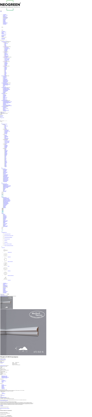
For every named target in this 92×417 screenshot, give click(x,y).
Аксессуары (3, 106)
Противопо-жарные (5, 81)
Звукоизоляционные (5, 90)
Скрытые (6, 144)
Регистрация (3, 393)
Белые (5, 125)
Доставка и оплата (5, 285)
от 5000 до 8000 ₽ (7, 59)
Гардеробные (4, 95)
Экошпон (6, 65)
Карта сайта (3, 387)
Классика (6, 52)
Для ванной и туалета (7, 48)
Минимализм (6, 56)
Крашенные (6, 63)
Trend (5, 71)
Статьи (2, 381)
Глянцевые (6, 146)
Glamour (6, 73)
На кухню (6, 51)
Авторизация (4, 23)
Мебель (3, 93)
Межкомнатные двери (4, 41)
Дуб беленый (6, 43)
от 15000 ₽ (6, 143)
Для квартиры (5, 76)
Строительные (5, 82)
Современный (6, 136)
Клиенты (3, 33)
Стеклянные (6, 145)
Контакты (3, 35)
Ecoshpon (6, 68)
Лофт (5, 137)
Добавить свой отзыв (2, 365)
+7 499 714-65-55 (2, 112)
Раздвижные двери (5, 83)
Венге (5, 44)
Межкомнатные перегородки (6, 84)
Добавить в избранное (3, 359)
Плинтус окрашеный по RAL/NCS (7, 105)
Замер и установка (5, 291)
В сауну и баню (6, 130)
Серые (5, 45)
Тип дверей (4, 61)
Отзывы (4, 20)
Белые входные (5, 77)
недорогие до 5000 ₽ (7, 58)
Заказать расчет (2, 117)
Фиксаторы (4, 107)
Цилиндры (4, 109)
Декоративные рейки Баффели (7, 102)
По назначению (5, 46)
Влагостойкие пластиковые (6, 89)
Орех (5, 126)
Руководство (4, 22)
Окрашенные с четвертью (6, 88)
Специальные (5, 91)
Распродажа (4, 19)
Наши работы (5, 16)
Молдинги (4, 103)
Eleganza (6, 69)
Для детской (6, 49)
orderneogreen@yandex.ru (3, 397)
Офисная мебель (5, 97)
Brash (5, 66)
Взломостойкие (5, 79)
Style (5, 70)
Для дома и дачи (7, 47)
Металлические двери (4, 376)
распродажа (6, 57)
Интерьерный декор (4, 100)
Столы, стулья (5, 98)
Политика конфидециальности (4, 400)
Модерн (6, 135)
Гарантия (4, 21)
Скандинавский (7, 55)
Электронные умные (5, 80)
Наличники (4, 104)
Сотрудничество (5, 18)
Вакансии (4, 289)
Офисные (4, 92)
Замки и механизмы (5, 108)
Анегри (5, 128)
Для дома (4, 78)
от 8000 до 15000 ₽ (7, 142)
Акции (4, 15)
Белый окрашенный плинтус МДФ (7, 101)
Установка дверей (5, 283)
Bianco (5, 74)
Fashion (5, 72)
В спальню (6, 50)
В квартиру (6, 132)
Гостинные (4, 94)
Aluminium (6, 67)
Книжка (4, 85)
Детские (4, 96)
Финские (6, 64)
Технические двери (4, 87)
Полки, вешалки (5, 99)
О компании (4, 14)
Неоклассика (6, 54)
